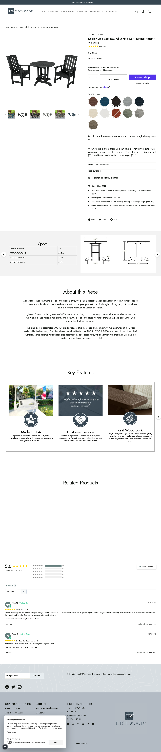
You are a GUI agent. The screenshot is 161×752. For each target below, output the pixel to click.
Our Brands (94, 11)
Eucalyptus (128, 113)
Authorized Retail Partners (47, 708)
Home (7, 27)
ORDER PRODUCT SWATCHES (98, 164)
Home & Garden (67, 11)
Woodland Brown (93, 125)
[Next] (157, 254)
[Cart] (149, 11)
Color (94, 94)
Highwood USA (95, 34)
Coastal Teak (128, 102)
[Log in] (143, 11)
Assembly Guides (12, 708)
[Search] (136, 11)
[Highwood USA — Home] (20, 11)
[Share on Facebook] (7, 687)
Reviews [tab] (9, 586)
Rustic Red (116, 113)
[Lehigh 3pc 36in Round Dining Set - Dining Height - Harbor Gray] (35, 525)
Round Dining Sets (17, 27)
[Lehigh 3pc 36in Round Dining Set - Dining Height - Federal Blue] (19, 525)
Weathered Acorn (93, 102)
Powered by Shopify (81, 743)
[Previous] (3, 254)
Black (116, 102)
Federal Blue (139, 102)
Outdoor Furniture (49, 11)
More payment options (142, 83)
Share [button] (10, 624)
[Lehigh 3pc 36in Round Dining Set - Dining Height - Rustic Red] (29, 525)
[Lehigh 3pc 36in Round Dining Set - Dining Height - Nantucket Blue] (10, 525)
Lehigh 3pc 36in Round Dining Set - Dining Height (22, 619)
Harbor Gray (139, 113)
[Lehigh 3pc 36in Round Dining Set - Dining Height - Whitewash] (22, 525)
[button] (150, 624)
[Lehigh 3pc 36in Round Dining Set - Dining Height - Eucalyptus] (32, 525)
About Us (113, 11)
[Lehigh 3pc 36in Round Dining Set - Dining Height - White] (25, 525)
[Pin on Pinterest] (20, 687)
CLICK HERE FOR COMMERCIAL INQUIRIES (103, 178)
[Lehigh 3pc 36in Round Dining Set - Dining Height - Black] (13, 525)
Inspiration (82, 11)
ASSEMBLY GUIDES (94, 171)
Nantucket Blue (105, 102)
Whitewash (93, 113)
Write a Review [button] (147, 567)
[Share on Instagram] (78, 724)
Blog (104, 11)
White (105, 113)
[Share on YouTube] (93, 724)
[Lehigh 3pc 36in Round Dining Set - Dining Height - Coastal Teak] (16, 525)
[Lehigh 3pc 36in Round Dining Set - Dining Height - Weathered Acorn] (7, 525)
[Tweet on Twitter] (13, 687)
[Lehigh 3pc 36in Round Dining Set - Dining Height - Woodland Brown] (38, 525)
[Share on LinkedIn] (88, 724)
